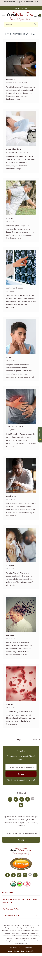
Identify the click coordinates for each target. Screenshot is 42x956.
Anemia (9, 704)
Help (22, 951)
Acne (8, 357)
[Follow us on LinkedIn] (21, 805)
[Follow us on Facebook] (10, 799)
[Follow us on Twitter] (16, 799)
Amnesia (10, 635)
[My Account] (35, 16)
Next (35, 740)
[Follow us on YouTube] (32, 798)
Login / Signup (13, 951)
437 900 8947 (22, 8)
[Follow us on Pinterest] (27, 799)
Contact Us (30, 951)
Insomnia (10, 79)
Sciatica (9, 218)
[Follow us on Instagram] (21, 799)
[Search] (35, 24)
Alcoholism (11, 496)
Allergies (10, 565)
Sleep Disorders (13, 149)
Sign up (21, 774)
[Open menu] (3, 16)
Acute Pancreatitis (14, 427)
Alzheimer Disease (14, 288)
